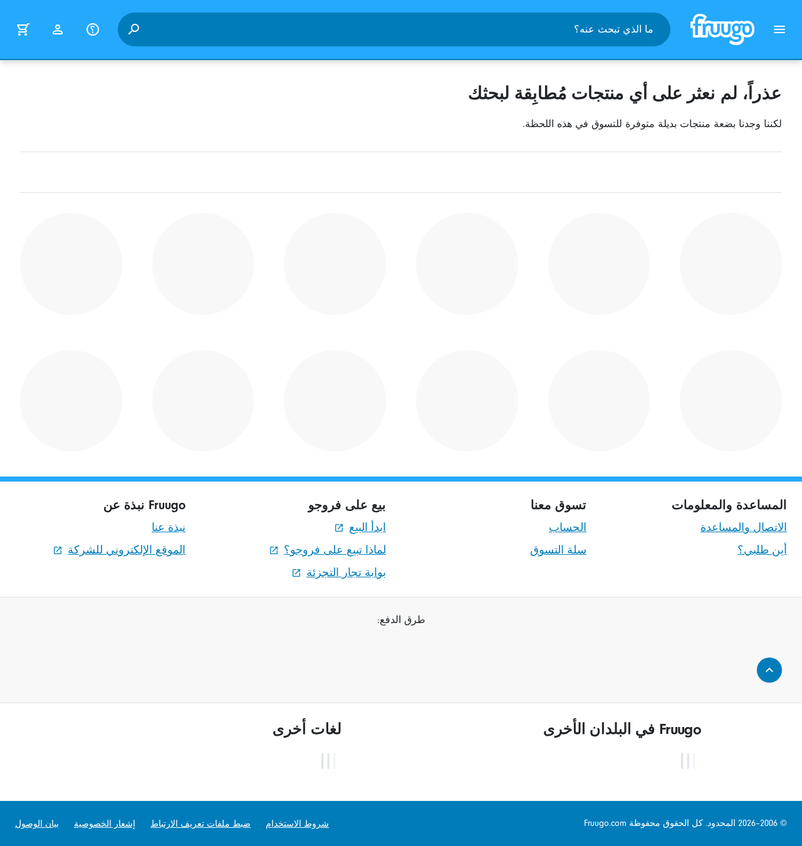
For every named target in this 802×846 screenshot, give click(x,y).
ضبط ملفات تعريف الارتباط (200, 823)
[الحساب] (57, 29)
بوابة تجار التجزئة (346, 572)
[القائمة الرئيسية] (779, 29)
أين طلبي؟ (762, 550)
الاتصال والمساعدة (743, 527)
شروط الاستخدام (297, 823)
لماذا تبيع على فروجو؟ (335, 550)
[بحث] (133, 29)
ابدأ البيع (367, 527)
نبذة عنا (168, 527)
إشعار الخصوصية (104, 823)
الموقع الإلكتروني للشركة (126, 550)
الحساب (567, 527)
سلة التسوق (558, 550)
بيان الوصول (37, 823)
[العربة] (22, 29)
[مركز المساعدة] (92, 29)
